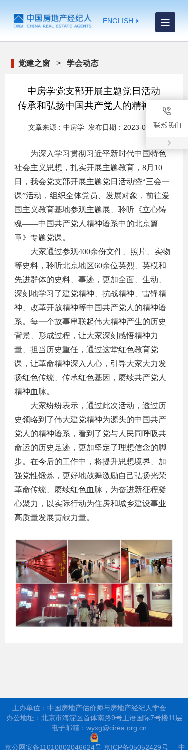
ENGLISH (118, 20)
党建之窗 (34, 63)
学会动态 (83, 63)
